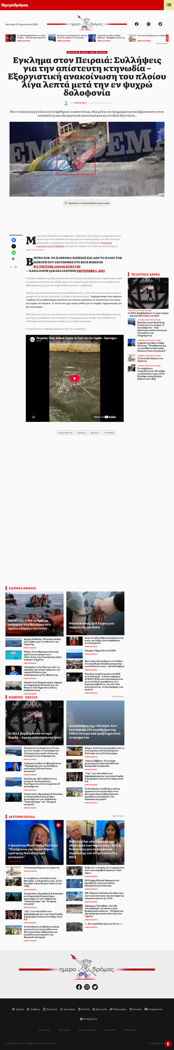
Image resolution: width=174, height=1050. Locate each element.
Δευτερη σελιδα (22, 817)
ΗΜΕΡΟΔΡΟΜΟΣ (80, 103)
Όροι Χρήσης (64, 1030)
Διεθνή (85, 1009)
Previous (6, 38)
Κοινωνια (102, 52)
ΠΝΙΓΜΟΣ (95, 432)
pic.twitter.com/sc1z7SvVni (56, 266)
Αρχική (19, 1009)
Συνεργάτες (90, 1018)
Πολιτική (51, 1009)
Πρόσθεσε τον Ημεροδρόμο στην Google (88, 203)
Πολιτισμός (119, 1009)
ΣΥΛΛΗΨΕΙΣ (109, 432)
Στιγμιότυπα (155, 1009)
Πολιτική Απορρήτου (87, 1030)
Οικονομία (69, 1009)
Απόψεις (35, 1009)
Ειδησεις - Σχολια (88, 52)
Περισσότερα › (162, 43)
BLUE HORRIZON (65, 432)
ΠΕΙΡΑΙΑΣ (81, 432)
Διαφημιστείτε (130, 1030)
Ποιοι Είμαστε (44, 1030)
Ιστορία (137, 1009)
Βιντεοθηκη (73, 52)
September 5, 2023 (91, 271)
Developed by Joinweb (159, 1043)
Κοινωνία (101, 1009)
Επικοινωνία (110, 1030)
